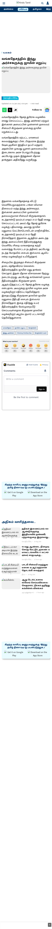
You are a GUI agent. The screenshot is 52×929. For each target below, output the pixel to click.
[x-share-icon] (10, 111)
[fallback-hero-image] (11, 533)
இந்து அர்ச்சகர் (8, 333)
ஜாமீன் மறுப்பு (20, 328)
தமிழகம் (37, 9)
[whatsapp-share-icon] (4, 111)
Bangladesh (32, 328)
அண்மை (8, 9)
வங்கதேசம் (7, 328)
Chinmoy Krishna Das (24, 333)
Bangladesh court (40, 333)
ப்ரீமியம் (23, 9)
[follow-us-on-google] (47, 110)
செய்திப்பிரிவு (10, 98)
